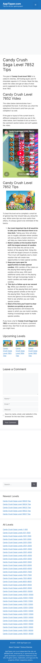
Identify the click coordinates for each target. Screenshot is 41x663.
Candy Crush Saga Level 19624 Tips (17, 504)
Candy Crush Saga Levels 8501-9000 (17, 585)
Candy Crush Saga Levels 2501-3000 (17, 546)
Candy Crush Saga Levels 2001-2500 (17, 542)
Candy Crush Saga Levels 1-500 (15, 529)
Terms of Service (26, 647)
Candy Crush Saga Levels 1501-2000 (17, 539)
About (11, 647)
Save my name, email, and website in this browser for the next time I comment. (21, 415)
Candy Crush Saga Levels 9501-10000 (18, 591)
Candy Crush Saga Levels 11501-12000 (18, 604)
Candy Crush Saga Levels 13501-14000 (18, 617)
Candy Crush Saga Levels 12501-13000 (18, 611)
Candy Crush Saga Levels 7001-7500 (17, 575)
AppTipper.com (12, 3)
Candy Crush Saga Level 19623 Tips (17, 508)
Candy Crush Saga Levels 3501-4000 (17, 552)
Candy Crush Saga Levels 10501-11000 (18, 598)
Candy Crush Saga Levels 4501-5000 (17, 559)
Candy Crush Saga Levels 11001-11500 (18, 601)
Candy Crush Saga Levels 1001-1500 (17, 536)
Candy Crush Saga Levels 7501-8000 (17, 578)
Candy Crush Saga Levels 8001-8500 (17, 582)
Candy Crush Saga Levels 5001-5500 (17, 562)
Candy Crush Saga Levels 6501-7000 (17, 572)
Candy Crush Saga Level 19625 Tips (17, 501)
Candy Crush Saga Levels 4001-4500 (17, 555)
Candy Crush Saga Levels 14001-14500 (18, 621)
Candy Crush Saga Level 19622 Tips (17, 511)
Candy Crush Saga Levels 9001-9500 (17, 588)
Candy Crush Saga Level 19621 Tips (17, 514)
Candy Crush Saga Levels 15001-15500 (18, 627)
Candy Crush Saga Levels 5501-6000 (17, 565)
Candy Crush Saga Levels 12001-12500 (18, 608)
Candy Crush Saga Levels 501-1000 (17, 533)
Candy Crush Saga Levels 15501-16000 (18, 630)
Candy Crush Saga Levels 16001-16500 (18, 634)
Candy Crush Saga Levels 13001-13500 (18, 614)
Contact (16, 647)
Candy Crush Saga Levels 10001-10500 (18, 595)
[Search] (34, 484)
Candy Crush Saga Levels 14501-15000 (18, 624)
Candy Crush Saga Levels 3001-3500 (17, 549)
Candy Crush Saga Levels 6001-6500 (17, 569)
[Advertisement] (20, 31)
